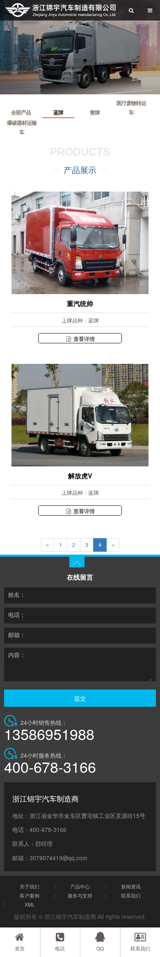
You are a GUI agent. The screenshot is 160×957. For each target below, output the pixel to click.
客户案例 (29, 895)
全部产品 (21, 112)
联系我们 (131, 895)
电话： (16, 614)
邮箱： (16, 634)
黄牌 (95, 112)
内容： (16, 655)
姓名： (16, 594)
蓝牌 (58, 112)
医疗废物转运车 (131, 107)
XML (30, 904)
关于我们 (29, 886)
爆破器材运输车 (22, 127)
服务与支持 (80, 895)
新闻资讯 (131, 886)
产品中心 (80, 886)
